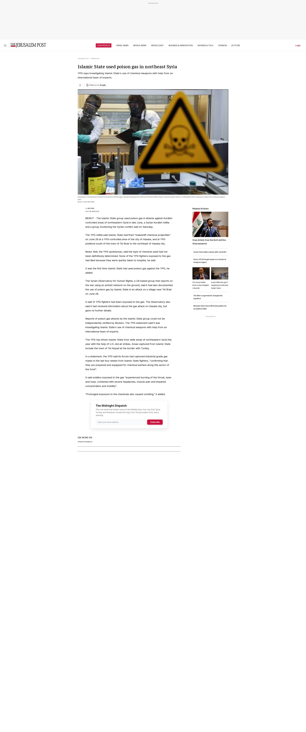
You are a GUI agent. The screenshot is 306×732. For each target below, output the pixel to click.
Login (298, 45)
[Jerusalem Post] (26, 45)
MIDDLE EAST (157, 45)
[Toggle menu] (5, 45)
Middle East (95, 58)
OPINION (222, 45)
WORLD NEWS (139, 45)
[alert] (21, 704)
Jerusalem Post (83, 58)
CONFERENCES (103, 45)
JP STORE (236, 45)
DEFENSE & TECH (205, 45)
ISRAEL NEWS (122, 45)
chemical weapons (85, 442)
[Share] (80, 85)
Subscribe (155, 422)
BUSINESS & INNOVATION (181, 45)
